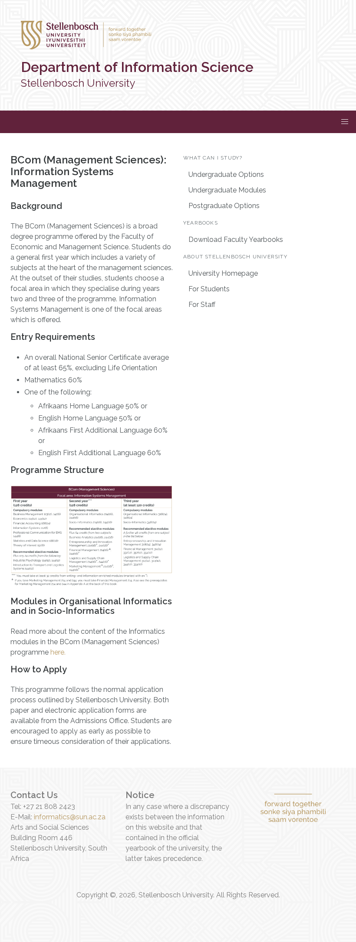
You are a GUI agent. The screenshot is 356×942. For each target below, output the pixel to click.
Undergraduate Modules (227, 190)
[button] (344, 122)
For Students (209, 289)
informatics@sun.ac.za (69, 817)
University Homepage (223, 273)
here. (58, 652)
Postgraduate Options (224, 206)
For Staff (201, 304)
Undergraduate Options (226, 174)
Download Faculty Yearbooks (235, 239)
